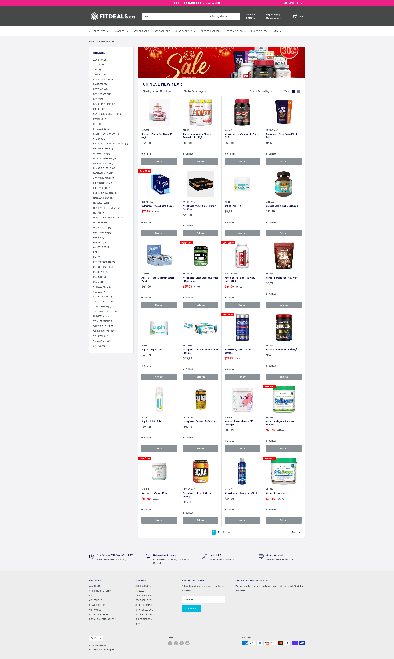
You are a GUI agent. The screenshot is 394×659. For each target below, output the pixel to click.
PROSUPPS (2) (100, 272)
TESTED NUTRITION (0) (104, 311)
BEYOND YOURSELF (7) (104, 104)
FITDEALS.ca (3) (101, 128)
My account (272, 17)
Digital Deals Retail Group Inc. (102, 649)
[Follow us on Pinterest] (181, 643)
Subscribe (191, 608)
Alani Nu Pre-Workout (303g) (154, 493)
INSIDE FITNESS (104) (104, 168)
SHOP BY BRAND (183, 31)
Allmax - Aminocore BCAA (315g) (281, 349)
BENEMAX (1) (99, 99)
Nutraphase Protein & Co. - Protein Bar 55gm (199, 208)
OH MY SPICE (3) (101, 247)
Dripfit (228, 202)
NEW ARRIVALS (141, 31)
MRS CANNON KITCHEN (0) (106, 207)
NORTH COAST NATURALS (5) (107, 217)
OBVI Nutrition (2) (102, 232)
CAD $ (93, 638)
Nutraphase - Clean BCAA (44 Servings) (197, 495)
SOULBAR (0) (99, 291)
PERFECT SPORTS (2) (104, 262)
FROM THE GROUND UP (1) (106, 133)
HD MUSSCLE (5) (101, 153)
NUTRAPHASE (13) (102, 222)
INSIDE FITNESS (259, 31)
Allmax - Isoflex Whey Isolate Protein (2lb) (242, 136)
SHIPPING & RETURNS (100, 590)
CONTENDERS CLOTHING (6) (107, 113)
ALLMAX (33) (99, 64)
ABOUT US (94, 585)
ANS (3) (97, 69)
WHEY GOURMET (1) (103, 326)
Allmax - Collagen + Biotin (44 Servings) (280, 423)
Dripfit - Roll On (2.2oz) (152, 421)
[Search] (236, 16)
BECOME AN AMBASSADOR (102, 619)
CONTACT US (95, 600)
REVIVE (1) (98, 281)
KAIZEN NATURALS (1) (104, 183)
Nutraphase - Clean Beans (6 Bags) (157, 206)
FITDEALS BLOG (234, 31)
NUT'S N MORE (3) (102, 227)
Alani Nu (145, 274)
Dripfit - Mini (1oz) (233, 206)
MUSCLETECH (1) (101, 202)
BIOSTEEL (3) (100, 84)
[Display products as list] (298, 91)
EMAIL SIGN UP (97, 605)
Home (91, 41)
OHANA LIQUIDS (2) (102, 242)
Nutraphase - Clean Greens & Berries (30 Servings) (200, 279)
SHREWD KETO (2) (102, 286)
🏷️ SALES (119, 31)
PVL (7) (96, 257)
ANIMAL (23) (99, 74)
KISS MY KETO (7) (101, 188)
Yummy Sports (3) (102, 341)
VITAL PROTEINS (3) (103, 321)
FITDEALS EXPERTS (99, 614)
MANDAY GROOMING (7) (104, 197)
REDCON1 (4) (99, 276)
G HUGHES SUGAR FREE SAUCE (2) (110, 143)
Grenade (145, 130)
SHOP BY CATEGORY (211, 31)
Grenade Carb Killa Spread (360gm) (282, 206)
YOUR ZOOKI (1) (100, 336)
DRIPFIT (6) (98, 123)
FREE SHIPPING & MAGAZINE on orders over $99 (197, 3)
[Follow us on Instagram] (176, 643)
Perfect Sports (232, 274)
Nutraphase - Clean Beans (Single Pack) (282, 136)
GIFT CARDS (95, 609)
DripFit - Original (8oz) (151, 349)
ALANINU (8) (99, 59)
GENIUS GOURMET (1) (103, 148)
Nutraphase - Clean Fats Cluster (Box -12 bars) (200, 351)
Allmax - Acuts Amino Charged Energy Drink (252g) (197, 136)
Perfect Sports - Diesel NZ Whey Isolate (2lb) (240, 279)
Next (294, 532)
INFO (275, 31)
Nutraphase (272, 130)
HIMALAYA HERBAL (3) (104, 158)
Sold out (159, 161)
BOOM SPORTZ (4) (102, 94)
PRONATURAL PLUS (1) (104, 267)
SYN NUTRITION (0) (102, 301)
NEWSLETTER (295, 3)
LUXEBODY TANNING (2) (105, 192)
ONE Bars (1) (99, 237)
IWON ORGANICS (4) (103, 173)
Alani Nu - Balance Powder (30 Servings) (239, 423)
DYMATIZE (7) (99, 118)
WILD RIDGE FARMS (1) (104, 331)
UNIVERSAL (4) (100, 316)
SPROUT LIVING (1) (102, 296)
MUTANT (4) (99, 212)
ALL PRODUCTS (97, 31)
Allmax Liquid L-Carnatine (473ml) (241, 493)
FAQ (91, 595)
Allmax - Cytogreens (275, 493)
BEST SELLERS (162, 31)
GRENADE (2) (99, 138)
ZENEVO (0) (99, 346)
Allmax (186, 130)
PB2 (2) (96, 252)
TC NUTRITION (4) (102, 306)
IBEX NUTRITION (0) (103, 163)
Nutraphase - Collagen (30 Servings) (200, 421)
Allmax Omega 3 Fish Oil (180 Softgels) (238, 351)
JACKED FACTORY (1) (103, 178)
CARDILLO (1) (99, 109)
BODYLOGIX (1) (100, 89)
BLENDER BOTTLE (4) (104, 79)
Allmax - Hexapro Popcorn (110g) (281, 277)
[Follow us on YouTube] (187, 643)
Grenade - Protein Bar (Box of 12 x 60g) (157, 136)
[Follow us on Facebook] (170, 643)
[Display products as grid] (293, 91)
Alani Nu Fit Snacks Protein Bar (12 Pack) (157, 279)
